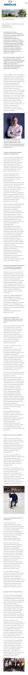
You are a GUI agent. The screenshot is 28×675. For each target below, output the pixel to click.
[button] (26, 3)
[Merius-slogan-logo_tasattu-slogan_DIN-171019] (10, 3)
